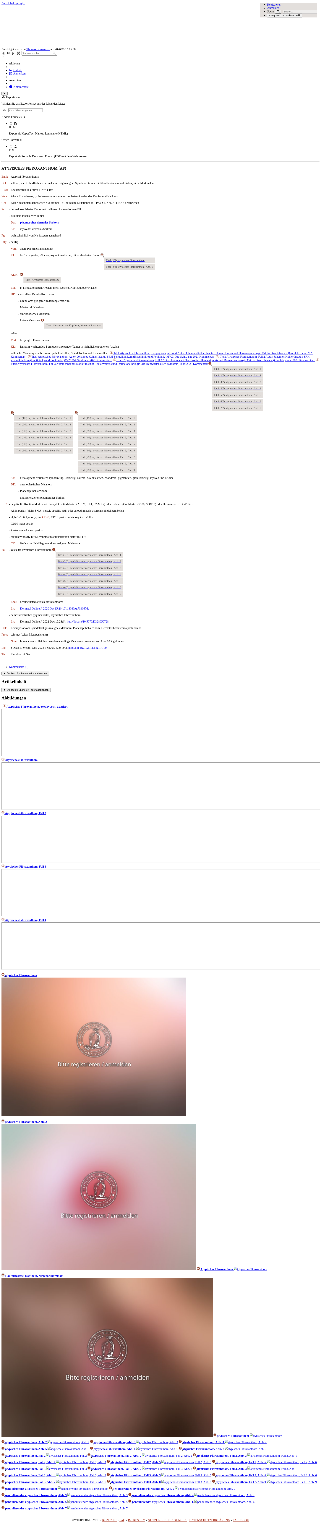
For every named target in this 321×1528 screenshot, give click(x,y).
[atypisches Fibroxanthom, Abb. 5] (68, 1449)
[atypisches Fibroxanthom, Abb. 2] (98, 1269)
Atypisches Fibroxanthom (21, 759)
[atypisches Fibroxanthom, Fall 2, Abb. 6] (292, 1462)
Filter (4, 110)
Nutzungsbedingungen (167, 1520)
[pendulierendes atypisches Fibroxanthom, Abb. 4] (224, 1495)
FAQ (122, 1520)
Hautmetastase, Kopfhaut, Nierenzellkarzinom (33, 1275)
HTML (13, 127)
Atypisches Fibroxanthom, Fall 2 (25, 813)
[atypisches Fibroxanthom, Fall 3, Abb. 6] (292, 1475)
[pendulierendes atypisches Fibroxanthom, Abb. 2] (205, 1488)
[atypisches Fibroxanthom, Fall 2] (66, 1455)
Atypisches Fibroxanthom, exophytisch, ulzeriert (36, 706)
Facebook (241, 1520)
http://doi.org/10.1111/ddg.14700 (87, 647)
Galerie (17, 70)
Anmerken (19, 73)
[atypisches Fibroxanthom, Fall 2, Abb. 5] (186, 1462)
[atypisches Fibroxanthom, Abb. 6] (157, 1449)
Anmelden (273, 7)
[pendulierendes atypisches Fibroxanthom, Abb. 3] (97, 1495)
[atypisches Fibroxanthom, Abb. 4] (246, 1442)
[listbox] (160, 136)
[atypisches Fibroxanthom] (93, 1115)
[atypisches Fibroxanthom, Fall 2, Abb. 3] (272, 1455)
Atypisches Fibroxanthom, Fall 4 (25, 920)
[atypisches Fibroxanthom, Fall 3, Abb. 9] (292, 1482)
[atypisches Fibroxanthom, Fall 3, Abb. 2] (167, 1468)
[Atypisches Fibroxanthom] (250, 1269)
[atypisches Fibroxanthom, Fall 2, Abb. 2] (167, 1455)
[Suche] (278, 12)
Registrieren (274, 4)
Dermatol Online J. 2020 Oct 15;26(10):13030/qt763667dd (54, 608)
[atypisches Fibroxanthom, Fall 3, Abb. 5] (186, 1475)
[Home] (128, 26)
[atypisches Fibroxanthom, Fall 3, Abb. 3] (272, 1468)
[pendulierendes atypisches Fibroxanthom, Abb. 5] (97, 1501)
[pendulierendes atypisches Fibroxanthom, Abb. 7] (97, 1508)
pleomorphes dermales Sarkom (39, 222)
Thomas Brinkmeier (38, 49)
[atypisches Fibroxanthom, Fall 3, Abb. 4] (81, 1475)
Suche (270, 11)
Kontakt (109, 1520)
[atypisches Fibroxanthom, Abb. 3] (157, 1442)
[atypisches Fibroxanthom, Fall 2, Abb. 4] (81, 1462)
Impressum (136, 1520)
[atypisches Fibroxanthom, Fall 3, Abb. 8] (186, 1482)
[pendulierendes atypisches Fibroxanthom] (83, 1488)
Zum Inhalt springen (13, 3)
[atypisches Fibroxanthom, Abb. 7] (246, 1449)
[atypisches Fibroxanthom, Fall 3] (66, 1468)
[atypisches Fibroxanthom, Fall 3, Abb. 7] (81, 1482)
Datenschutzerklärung (209, 1520)
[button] (3, 57)
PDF (11, 149)
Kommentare (21, 86)
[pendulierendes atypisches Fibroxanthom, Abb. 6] (224, 1501)
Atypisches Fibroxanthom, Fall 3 (25, 866)
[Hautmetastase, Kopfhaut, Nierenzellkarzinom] (107, 1435)
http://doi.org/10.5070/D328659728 (88, 621)
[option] (164, 128)
